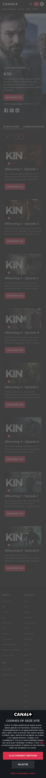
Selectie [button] (23, 764)
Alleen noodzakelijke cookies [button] (23, 773)
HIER (41, 743)
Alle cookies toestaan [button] (23, 756)
